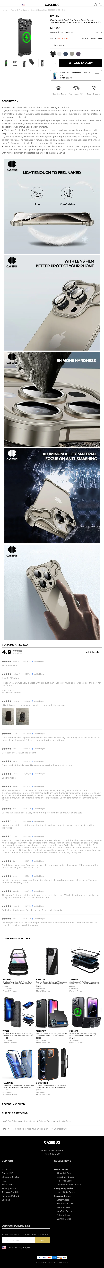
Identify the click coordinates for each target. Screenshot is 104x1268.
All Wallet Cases (65, 1173)
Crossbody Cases (65, 1177)
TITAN (6, 1031)
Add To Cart (83, 63)
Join (42, 1240)
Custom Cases (64, 1219)
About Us (6, 1169)
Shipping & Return (11, 1177)
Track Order (8, 1184)
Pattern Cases (63, 1215)
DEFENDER (42, 1083)
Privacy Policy (9, 1188)
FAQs (4, 1181)
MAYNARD (8, 1083)
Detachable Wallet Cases (69, 1184)
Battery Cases (63, 1207)
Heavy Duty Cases (66, 1192)
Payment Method (10, 1196)
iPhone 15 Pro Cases (19, 10)
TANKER (73, 979)
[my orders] (95, 4)
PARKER (73, 1031)
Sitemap (6, 1200)
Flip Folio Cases (64, 1181)
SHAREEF (41, 1031)
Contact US (7, 1173)
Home (4, 10)
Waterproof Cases (65, 1203)
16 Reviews (69, 32)
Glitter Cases (63, 1200)
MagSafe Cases (64, 1211)
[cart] (100, 4)
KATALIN (40, 979)
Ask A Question (93, 652)
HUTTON (7, 979)
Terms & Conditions (11, 1192)
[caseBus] (52, 4)
